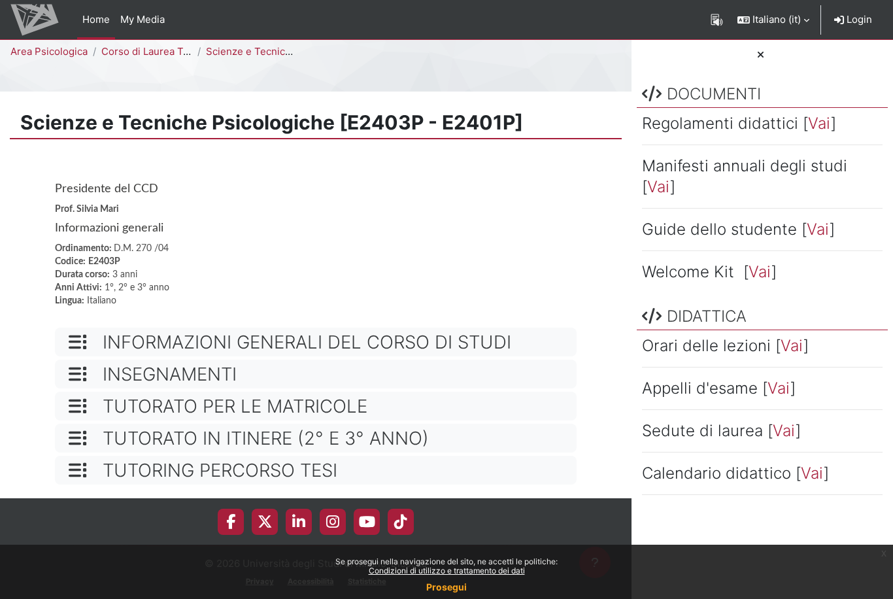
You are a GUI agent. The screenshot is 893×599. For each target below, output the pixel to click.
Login (858, 19)
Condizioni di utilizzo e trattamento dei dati (447, 570)
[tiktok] (400, 522)
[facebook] (230, 522)
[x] (265, 522)
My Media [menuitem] (142, 19)
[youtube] (367, 522)
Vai (819, 123)
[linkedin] (298, 522)
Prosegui (446, 586)
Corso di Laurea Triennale (161, 51)
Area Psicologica (49, 51)
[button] (773, 19)
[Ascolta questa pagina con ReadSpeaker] (717, 19)
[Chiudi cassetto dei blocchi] (761, 55)
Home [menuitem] (96, 19)
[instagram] (332, 522)
